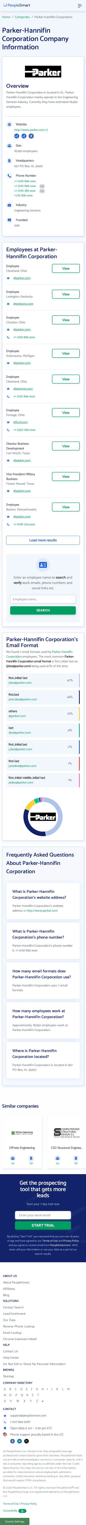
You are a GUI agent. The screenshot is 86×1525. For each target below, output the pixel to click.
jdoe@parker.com (20, 683)
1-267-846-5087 (20, 1422)
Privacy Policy (71, 1241)
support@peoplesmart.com (28, 1415)
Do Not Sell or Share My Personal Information (34, 1364)
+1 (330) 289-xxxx (24, 430)
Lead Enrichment (14, 1314)
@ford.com (20, 422)
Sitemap (8, 1376)
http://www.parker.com (29, 130)
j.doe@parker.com (20, 749)
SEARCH (43, 610)
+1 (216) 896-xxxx (25, 181)
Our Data (9, 1320)
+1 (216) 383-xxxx (24, 190)
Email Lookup (12, 1333)
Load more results (43, 540)
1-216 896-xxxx (23, 195)
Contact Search (13, 1307)
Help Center (11, 1357)
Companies (22, 17)
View (65, 269)
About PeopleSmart (16, 1282)
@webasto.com (23, 304)
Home (6, 17)
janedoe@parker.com (22, 766)
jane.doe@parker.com (23, 699)
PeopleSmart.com (60, 1245)
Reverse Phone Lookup (18, 1326)
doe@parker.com (20, 732)
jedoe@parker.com (21, 782)
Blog (6, 1295)
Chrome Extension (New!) (20, 1339)
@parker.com (22, 278)
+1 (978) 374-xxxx (24, 524)
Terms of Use (50, 1241)
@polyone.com (23, 388)
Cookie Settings (14, 1521)
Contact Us (10, 1351)
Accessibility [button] (10, 1511)
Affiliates (9, 1289)
